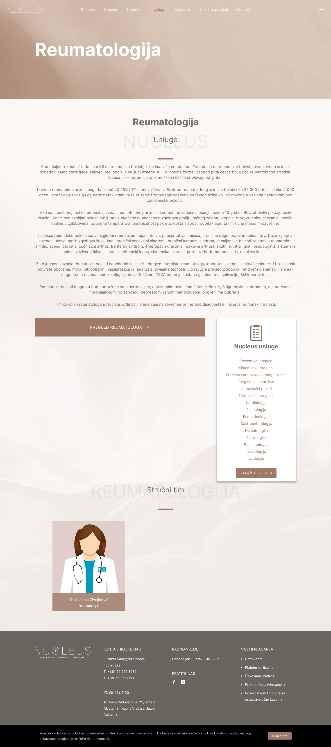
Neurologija (256, 451)
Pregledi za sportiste (256, 381)
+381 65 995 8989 (121, 671)
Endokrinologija (256, 416)
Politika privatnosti (95, 738)
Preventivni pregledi (256, 361)
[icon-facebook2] (175, 682)
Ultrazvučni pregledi (256, 395)
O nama (110, 9)
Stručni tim (135, 9)
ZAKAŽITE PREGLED (256, 473)
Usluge (159, 9)
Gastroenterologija (256, 423)
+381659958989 (120, 678)
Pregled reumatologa (116, 327)
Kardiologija (256, 402)
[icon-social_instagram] (183, 682)
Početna (88, 9)
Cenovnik (182, 9)
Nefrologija (256, 437)
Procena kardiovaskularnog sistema (256, 374)
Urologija (256, 458)
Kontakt (243, 9)
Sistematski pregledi (256, 368)
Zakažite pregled (213, 9)
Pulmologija (256, 409)
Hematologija (256, 430)
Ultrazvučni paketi (256, 388)
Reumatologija (256, 444)
